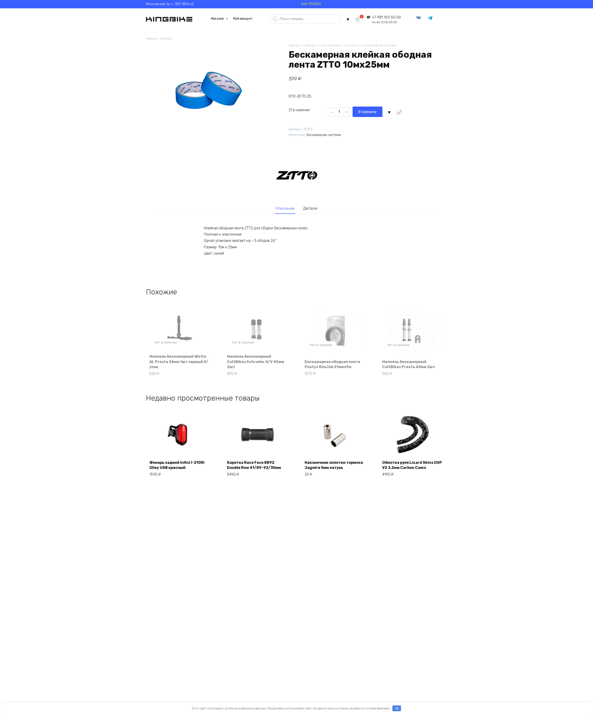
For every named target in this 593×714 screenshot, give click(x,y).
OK (397, 708)
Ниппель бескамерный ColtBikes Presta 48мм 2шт (408, 364)
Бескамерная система (379, 45)
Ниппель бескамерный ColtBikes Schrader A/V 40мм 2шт (255, 361)
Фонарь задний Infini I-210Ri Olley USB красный (177, 465)
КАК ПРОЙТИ (311, 4)
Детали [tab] (310, 208)
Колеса (353, 45)
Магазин (217, 19)
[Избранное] (348, 18)
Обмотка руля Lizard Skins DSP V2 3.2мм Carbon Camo (412, 465)
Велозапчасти (332, 45)
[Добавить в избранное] (389, 111)
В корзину (367, 112)
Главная (151, 38)
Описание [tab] (285, 208)
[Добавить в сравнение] (399, 111)
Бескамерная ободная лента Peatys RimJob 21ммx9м (332, 364)
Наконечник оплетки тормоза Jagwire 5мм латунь (334, 465)
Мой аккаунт (243, 19)
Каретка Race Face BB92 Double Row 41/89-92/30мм (254, 465)
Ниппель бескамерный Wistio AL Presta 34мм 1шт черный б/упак (178, 361)
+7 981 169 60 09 (386, 19)
